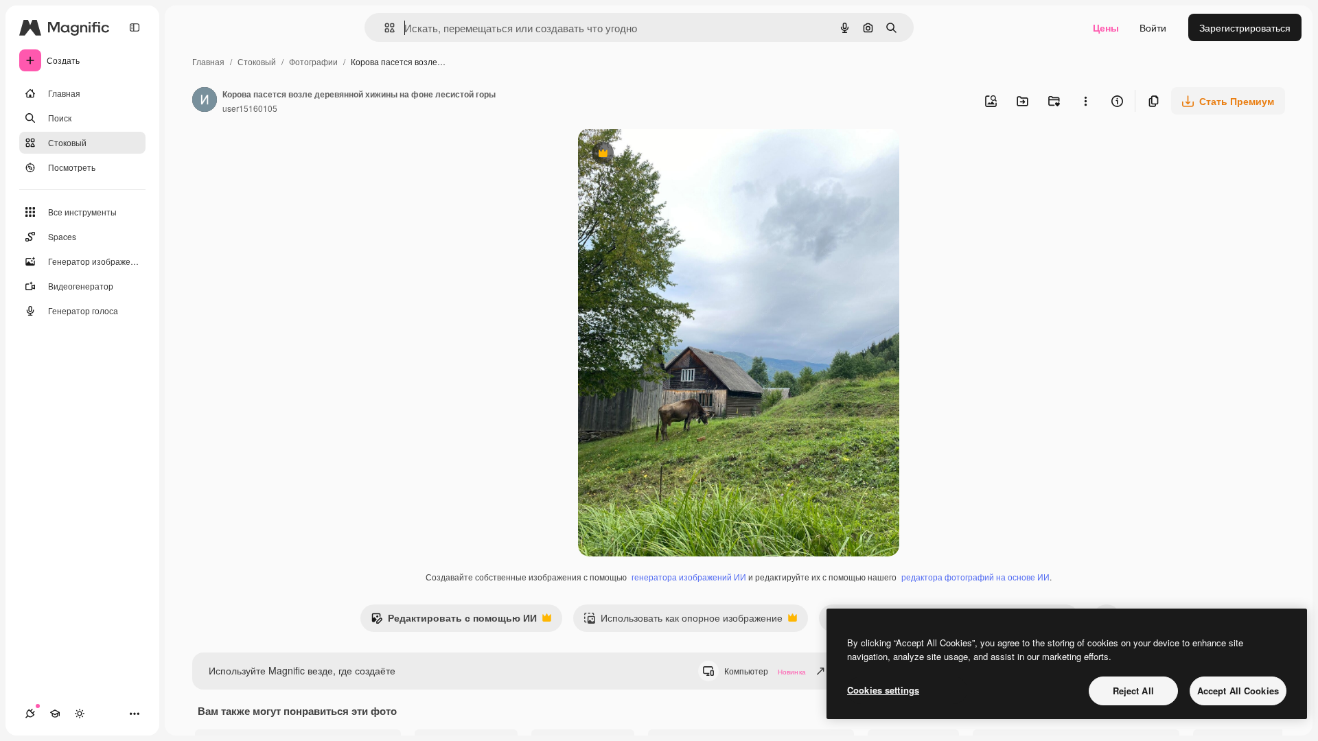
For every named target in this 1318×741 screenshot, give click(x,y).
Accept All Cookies (1238, 690)
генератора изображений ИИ (689, 577)
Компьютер (765, 671)
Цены (1106, 27)
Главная (208, 61)
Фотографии (313, 61)
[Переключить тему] (80, 714)
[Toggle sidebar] (135, 27)
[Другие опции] (1085, 101)
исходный (670, 155)
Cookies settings (883, 689)
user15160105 (249, 108)
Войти (1153, 27)
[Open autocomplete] (384, 28)
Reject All (1133, 690)
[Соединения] (30, 714)
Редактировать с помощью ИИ (454, 621)
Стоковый (257, 61)
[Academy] (55, 714)
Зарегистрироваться (1245, 27)
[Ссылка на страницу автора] (204, 101)
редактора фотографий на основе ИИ (975, 577)
